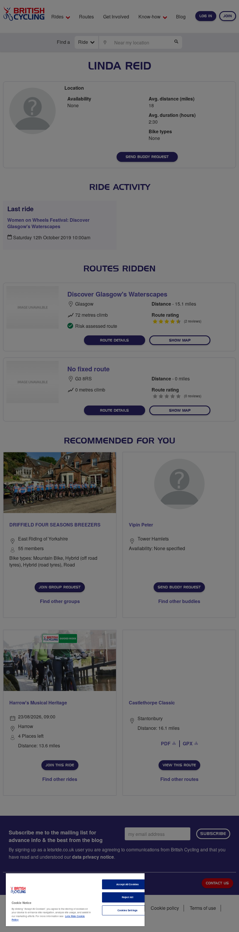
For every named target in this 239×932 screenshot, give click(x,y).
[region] (75, 899)
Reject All (127, 897)
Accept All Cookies (127, 884)
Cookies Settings (127, 910)
